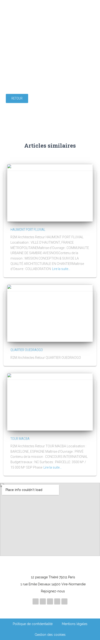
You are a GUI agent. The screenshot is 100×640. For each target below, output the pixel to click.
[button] (17, 98)
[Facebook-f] (57, 601)
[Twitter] (64, 601)
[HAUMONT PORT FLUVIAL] (50, 193)
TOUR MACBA (20, 439)
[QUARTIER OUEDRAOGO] (50, 313)
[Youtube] (50, 601)
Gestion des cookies (50, 634)
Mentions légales (74, 624)
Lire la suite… (61, 269)
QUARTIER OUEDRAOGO (26, 350)
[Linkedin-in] (36, 601)
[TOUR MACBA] (50, 401)
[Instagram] (43, 601)
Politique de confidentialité (33, 624)
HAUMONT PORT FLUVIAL (27, 230)
